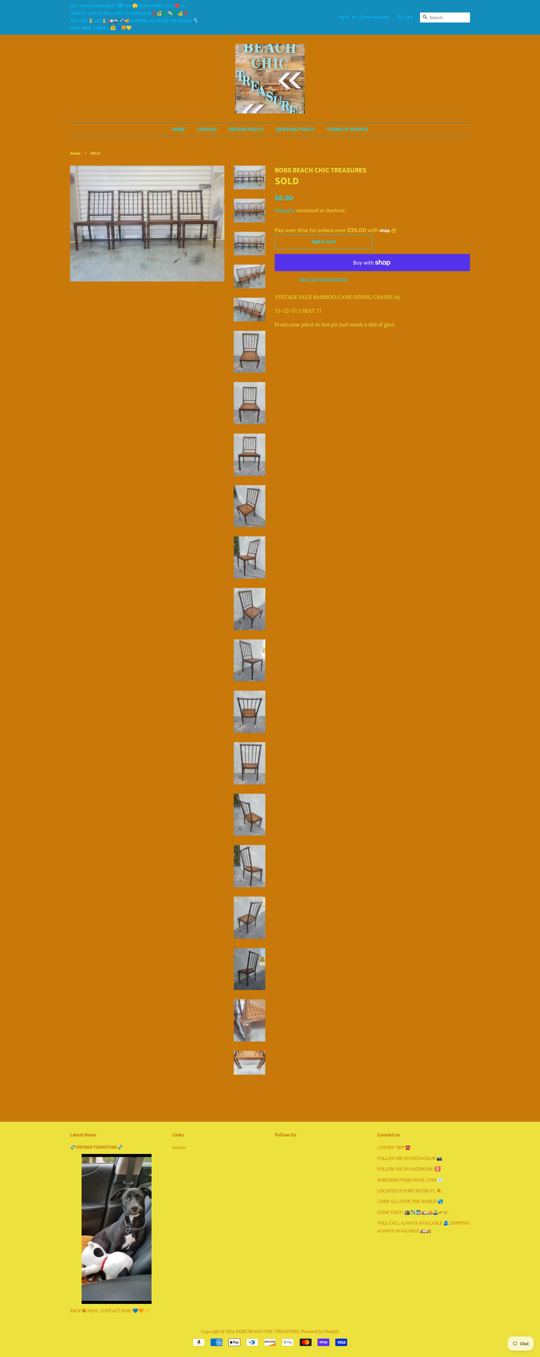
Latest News (83, 1134)
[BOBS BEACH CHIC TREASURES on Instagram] (289, 1148)
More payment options (323, 279)
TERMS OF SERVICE (347, 129)
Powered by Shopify (320, 1331)
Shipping (285, 210)
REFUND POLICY (246, 129)
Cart (409, 17)
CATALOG (207, 129)
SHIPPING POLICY (295, 129)
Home (75, 153)
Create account (373, 17)
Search (179, 1147)
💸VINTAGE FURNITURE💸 (96, 1147)
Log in (343, 17)
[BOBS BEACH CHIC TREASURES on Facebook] (278, 1148)
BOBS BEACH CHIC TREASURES (267, 1331)
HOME (178, 129)
